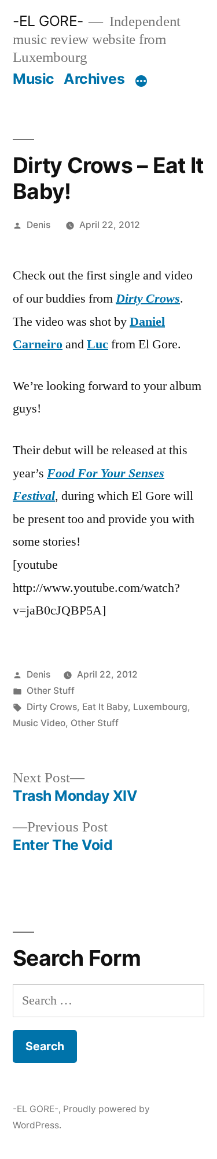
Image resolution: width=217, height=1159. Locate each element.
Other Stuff (51, 690)
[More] (141, 81)
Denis (38, 224)
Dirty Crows (148, 298)
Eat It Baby (105, 706)
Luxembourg (160, 706)
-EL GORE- (48, 21)
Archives (94, 78)
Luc (97, 344)
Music (33, 78)
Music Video (39, 723)
